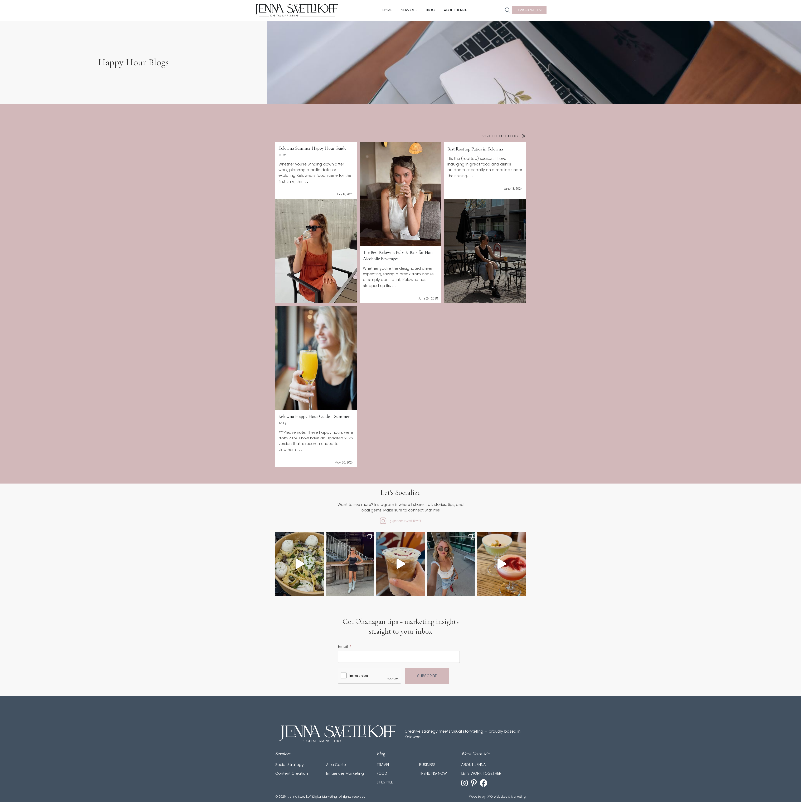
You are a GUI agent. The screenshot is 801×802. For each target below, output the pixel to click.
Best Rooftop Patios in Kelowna (475, 149)
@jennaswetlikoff (405, 521)
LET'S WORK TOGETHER (481, 773)
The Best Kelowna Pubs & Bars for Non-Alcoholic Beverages (398, 256)
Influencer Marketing (345, 773)
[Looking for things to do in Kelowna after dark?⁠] (350, 564)
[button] (507, 10)
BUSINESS (427, 764)
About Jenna (455, 10)
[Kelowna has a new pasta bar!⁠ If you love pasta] (299, 564)
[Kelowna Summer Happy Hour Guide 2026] (316, 251)
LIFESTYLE (385, 782)
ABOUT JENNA (473, 764)
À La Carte (336, 764)
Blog (430, 10)
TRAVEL (383, 764)
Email (344, 646)
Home (387, 10)
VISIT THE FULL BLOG (500, 136)
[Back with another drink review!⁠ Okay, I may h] (400, 564)
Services (409, 10)
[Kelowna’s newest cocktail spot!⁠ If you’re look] (501, 564)
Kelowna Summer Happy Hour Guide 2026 (312, 151)
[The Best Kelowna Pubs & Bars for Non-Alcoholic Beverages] (400, 194)
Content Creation (291, 773)
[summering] (451, 564)
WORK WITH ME (531, 10)
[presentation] (369, 676)
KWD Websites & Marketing (506, 796)
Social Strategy (289, 764)
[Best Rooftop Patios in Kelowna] (485, 251)
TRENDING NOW (433, 773)
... (305, 181)
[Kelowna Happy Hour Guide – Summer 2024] (316, 358)
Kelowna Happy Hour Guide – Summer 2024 (314, 420)
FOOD (382, 773)
